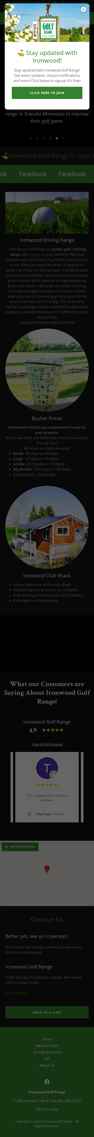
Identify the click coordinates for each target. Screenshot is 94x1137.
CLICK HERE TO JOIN (47, 93)
